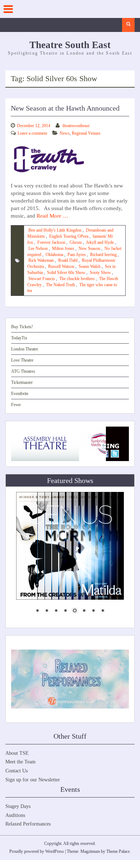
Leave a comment (32, 133)
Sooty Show (100, 272)
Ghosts (76, 242)
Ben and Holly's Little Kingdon (54, 230)
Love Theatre (22, 360)
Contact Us (16, 770)
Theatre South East (70, 44)
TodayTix (19, 337)
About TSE (17, 753)
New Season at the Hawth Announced (65, 108)
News (65, 133)
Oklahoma (54, 254)
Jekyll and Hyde (100, 242)
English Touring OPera (68, 236)
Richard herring (103, 254)
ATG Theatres (23, 371)
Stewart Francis (41, 278)
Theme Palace (118, 851)
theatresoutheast (75, 125)
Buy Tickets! (22, 326)
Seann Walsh (90, 266)
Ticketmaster (22, 382)
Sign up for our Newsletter (32, 779)
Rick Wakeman (41, 260)
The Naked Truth (60, 284)
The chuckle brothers (77, 278)
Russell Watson (61, 266)
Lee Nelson (38, 248)
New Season (89, 248)
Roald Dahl (68, 260)
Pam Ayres (76, 254)
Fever (16, 404)
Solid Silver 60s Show (66, 272)
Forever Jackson (51, 242)
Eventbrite (19, 393)
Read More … (52, 216)
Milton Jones (63, 248)
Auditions (15, 815)
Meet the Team (20, 761)
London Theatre (24, 349)
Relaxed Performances (28, 824)
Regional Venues (86, 133)
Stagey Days (18, 806)
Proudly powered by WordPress (36, 851)
